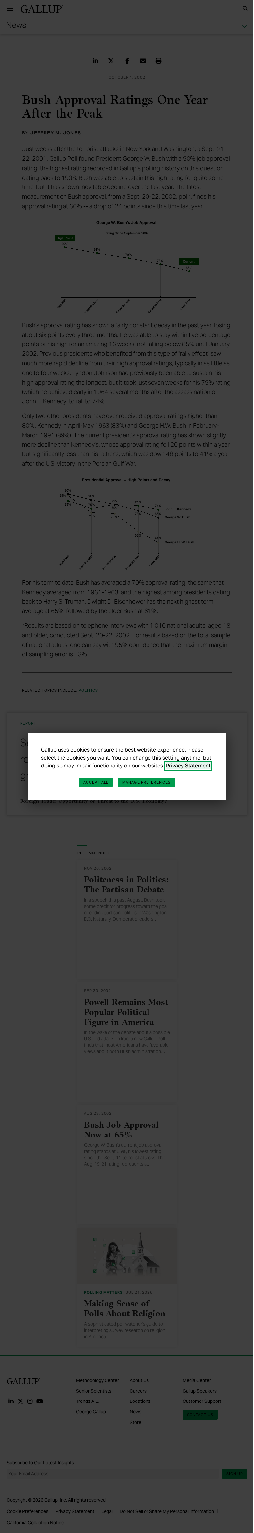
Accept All (95, 782)
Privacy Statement (188, 765)
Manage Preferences (146, 782)
